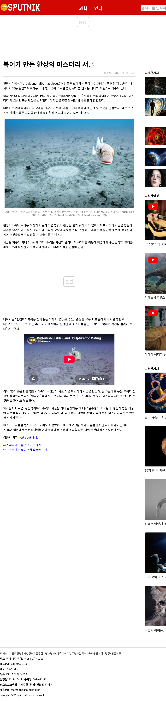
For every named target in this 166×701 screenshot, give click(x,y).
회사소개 (5, 653)
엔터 (98, 8)
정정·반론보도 (113, 653)
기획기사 (153, 73)
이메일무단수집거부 (75, 653)
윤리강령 (17, 653)
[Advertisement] (66, 44)
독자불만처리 (95, 653)
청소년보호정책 (53, 653)
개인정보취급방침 (33, 653)
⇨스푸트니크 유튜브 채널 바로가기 (25, 449)
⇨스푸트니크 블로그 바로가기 (22, 445)
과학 (83, 8)
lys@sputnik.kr (29, 437)
